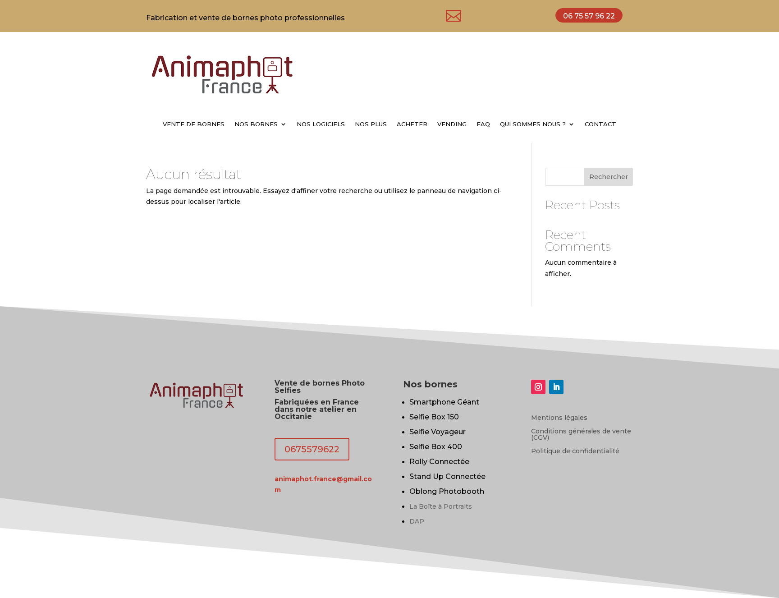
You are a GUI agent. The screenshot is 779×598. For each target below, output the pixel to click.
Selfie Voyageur (437, 432)
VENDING (452, 124)
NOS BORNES (256, 124)
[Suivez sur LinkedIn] (556, 387)
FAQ (483, 124)
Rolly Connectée (439, 461)
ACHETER (412, 124)
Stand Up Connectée (447, 476)
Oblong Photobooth (446, 491)
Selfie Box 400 (435, 446)
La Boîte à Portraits (440, 506)
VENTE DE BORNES (194, 124)
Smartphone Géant (444, 402)
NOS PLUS (371, 124)
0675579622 (311, 449)
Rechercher (608, 177)
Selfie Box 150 (434, 417)
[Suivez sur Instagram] (538, 387)
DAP (416, 521)
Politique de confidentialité (575, 451)
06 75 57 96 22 (589, 16)
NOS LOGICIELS (321, 124)
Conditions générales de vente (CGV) (581, 435)
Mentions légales (559, 418)
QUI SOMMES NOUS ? (533, 124)
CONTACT (600, 124)
